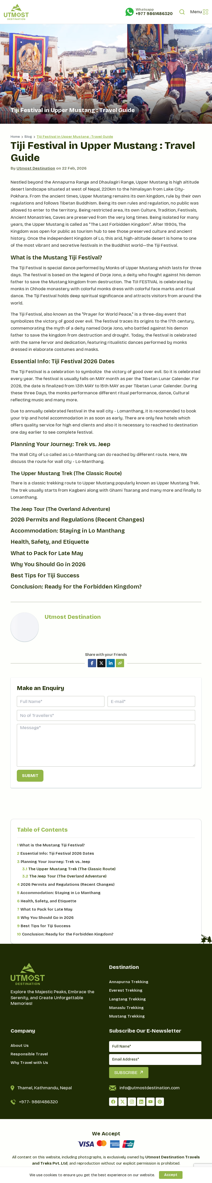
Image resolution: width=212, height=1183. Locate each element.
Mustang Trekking (127, 1016)
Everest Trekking (125, 990)
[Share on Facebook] (92, 663)
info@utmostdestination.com (149, 1088)
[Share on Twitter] (101, 663)
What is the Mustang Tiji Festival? (51, 845)
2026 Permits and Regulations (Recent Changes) (66, 884)
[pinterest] (160, 1102)
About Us (20, 1045)
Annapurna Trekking (128, 981)
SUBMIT (30, 775)
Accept (170, 1175)
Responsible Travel (29, 1054)
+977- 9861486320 (38, 1102)
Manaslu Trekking (126, 1007)
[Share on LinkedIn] (111, 663)
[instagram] (132, 1102)
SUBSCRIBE (126, 1072)
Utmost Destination (36, 168)
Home (15, 137)
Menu (196, 11)
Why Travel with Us (29, 1062)
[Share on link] (120, 663)
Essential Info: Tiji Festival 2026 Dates (55, 853)
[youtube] (150, 1102)
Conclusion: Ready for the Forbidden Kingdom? (65, 934)
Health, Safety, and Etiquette (46, 901)
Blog (28, 137)
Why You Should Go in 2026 (45, 917)
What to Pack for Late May (44, 909)
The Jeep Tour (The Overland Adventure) (64, 876)
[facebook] (113, 1102)
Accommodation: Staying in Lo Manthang (59, 892)
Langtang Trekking (127, 999)
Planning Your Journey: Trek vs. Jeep (53, 861)
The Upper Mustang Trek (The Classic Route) (69, 869)
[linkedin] (141, 1102)
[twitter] (122, 1102)
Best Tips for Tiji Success (44, 926)
